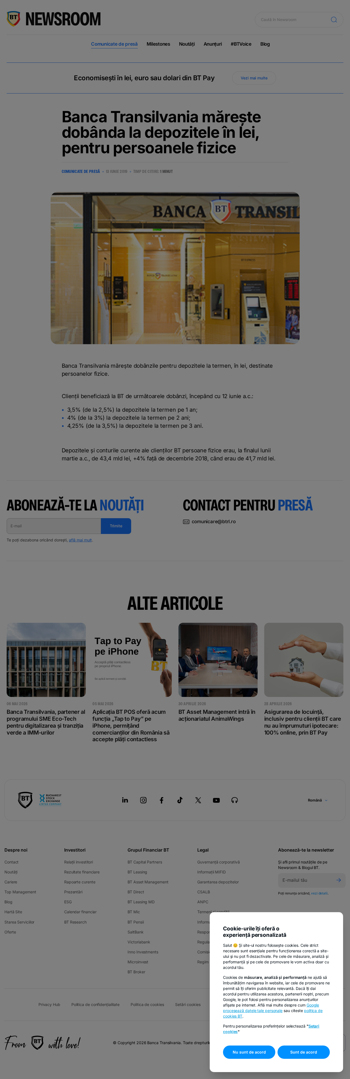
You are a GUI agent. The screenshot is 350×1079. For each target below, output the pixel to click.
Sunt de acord (303, 1052)
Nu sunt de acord (249, 1052)
